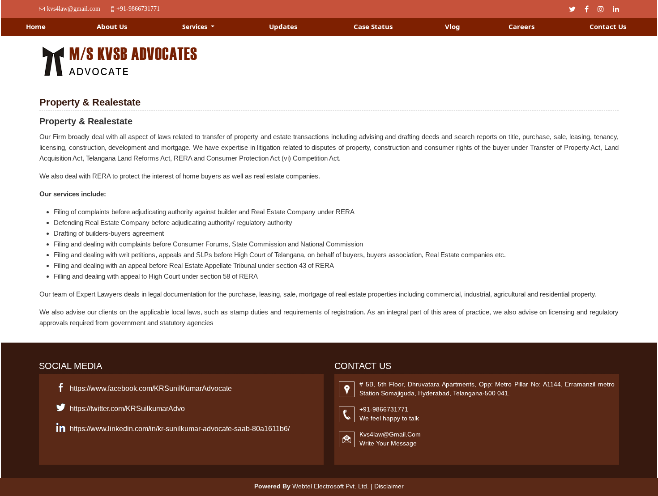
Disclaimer (389, 486)
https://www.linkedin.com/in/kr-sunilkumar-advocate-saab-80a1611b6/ (180, 428)
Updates (283, 26)
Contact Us (608, 26)
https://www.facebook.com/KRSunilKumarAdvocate (151, 388)
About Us (112, 26)
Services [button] (195, 26)
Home (36, 26)
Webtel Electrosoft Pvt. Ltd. (330, 486)
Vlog (452, 26)
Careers (521, 26)
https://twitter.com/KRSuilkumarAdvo (127, 408)
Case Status (373, 26)
